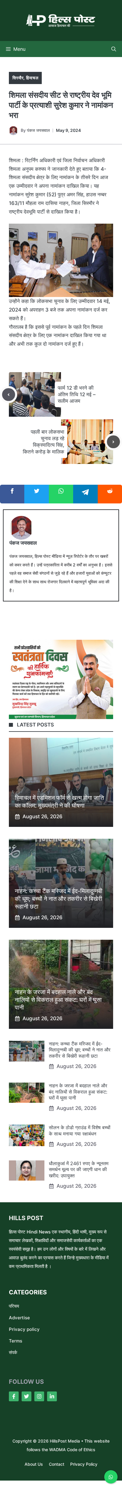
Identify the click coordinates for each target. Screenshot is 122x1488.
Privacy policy (24, 1329)
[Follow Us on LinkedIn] (52, 1396)
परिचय (14, 1306)
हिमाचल (32, 77)
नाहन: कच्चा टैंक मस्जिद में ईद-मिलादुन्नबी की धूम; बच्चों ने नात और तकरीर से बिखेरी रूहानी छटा (58, 898)
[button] (113, 49)
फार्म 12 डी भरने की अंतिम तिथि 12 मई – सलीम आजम (77, 394)
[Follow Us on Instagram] (39, 1396)
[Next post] (113, 442)
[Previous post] (8, 394)
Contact (56, 1464)
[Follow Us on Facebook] (14, 1396)
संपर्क (13, 1352)
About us (34, 1464)
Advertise (19, 1317)
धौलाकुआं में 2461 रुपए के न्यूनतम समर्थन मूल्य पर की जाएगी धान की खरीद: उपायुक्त (78, 1169)
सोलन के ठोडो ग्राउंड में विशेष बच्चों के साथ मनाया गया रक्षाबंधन (79, 1130)
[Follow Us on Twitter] (26, 1396)
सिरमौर (17, 77)
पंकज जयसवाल (38, 130)
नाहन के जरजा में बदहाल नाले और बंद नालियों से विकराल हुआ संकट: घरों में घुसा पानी (58, 999)
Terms (15, 1341)
